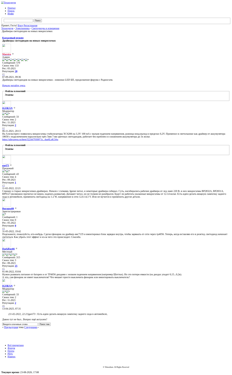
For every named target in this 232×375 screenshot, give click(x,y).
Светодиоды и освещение (45, 28)
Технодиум (7, 28)
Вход (20, 25)
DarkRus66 (8, 248)
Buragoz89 (8, 208)
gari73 (5, 165)
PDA (10, 353)
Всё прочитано (16, 345)
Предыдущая (11, 327)
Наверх (11, 356)
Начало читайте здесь (13, 85)
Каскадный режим (13, 37)
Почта (11, 351)
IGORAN (7, 108)
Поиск (11, 10)
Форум (11, 348)
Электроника (22, 28)
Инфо (11, 13)
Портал (11, 8)
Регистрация (30, 25)
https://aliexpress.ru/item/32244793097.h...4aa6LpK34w (30, 139)
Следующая (30, 327)
